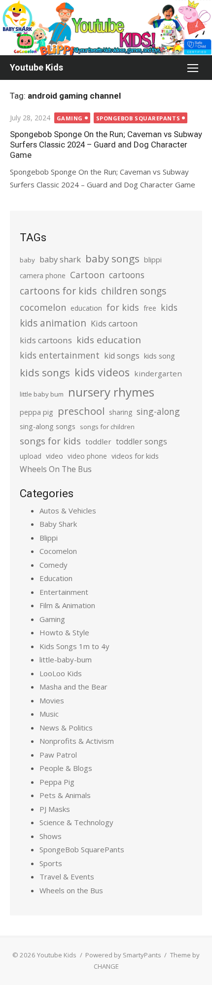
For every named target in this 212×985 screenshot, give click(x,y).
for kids (122, 307)
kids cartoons (46, 340)
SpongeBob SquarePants (138, 118)
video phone (87, 456)
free (149, 308)
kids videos (102, 372)
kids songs (45, 372)
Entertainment (63, 592)
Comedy (53, 565)
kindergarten (158, 373)
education (86, 308)
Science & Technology (76, 822)
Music (49, 714)
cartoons (126, 275)
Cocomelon (58, 551)
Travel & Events (66, 876)
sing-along (158, 411)
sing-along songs (47, 426)
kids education (108, 339)
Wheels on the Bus (71, 890)
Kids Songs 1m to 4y (74, 646)
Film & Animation (67, 605)
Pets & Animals (65, 795)
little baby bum (42, 394)
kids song (159, 356)
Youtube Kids (36, 67)
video (54, 456)
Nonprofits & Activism (76, 741)
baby (27, 259)
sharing (120, 412)
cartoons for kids (58, 290)
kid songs (122, 355)
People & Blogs (65, 768)
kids (169, 307)
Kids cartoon (114, 323)
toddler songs (141, 441)
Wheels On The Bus (56, 469)
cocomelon (43, 307)
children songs (133, 290)
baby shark (60, 259)
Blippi (48, 538)
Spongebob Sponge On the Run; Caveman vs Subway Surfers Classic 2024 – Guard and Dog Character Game (106, 144)
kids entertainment (60, 355)
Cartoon (87, 275)
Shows (50, 836)
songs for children (107, 426)
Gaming (70, 118)
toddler (98, 441)
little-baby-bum (65, 659)
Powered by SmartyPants (123, 954)
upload (30, 456)
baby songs (112, 258)
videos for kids (135, 456)
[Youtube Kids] (106, 27)
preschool (81, 411)
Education (55, 578)
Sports (50, 863)
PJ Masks (54, 809)
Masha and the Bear (73, 687)
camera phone (43, 275)
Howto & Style (64, 632)
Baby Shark (58, 524)
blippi (153, 259)
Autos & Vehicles (67, 510)
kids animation (53, 323)
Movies (51, 700)
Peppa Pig (56, 782)
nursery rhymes (111, 392)
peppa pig (36, 412)
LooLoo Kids (60, 673)
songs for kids (50, 441)
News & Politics (66, 727)
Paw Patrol (58, 755)
